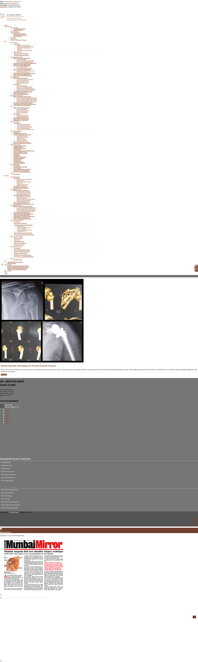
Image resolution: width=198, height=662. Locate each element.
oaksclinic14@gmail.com (11, 3)
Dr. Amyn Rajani (193, 518)
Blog (196, 520)
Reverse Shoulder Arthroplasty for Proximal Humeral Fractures (28, 365)
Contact (196, 522)
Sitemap (195, 524)
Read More (4, 375)
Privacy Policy (194, 526)
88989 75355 (8, 1)
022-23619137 (17, 1)
